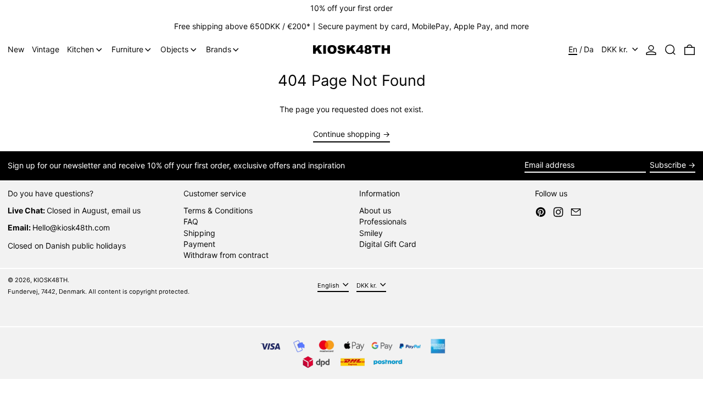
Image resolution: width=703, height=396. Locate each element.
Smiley (371, 233)
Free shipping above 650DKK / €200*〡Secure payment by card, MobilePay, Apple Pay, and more (351, 26)
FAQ (190, 221)
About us (375, 210)
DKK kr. (615, 49)
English (329, 285)
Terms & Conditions (218, 210)
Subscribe (668, 164)
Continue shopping (347, 134)
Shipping (199, 233)
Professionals (382, 221)
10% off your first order (351, 8)
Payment (199, 244)
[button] (670, 49)
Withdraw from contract (226, 255)
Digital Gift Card (387, 244)
